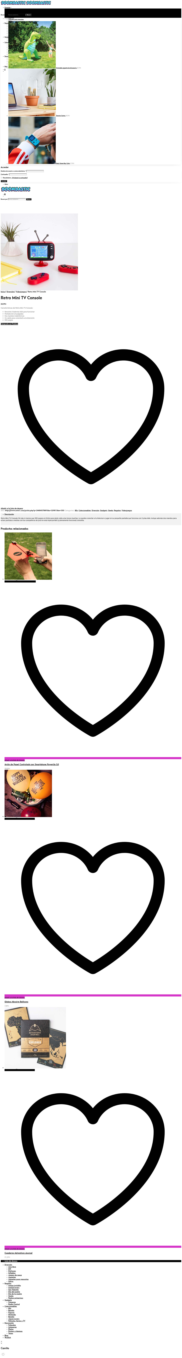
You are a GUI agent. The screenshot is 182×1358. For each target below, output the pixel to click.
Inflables (11, 1273)
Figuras (11, 1313)
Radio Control (14, 1304)
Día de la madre (15, 1294)
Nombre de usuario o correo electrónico (13, 171)
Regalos (7, 23)
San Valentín (13, 1290)
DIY (9, 11)
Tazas (10, 1333)
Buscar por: (4, 15)
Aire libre (11, 9)
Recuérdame (7, 178)
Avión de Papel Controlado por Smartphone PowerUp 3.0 (32, 764)
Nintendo (12, 1315)
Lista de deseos (11, 1261)
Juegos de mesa (13, 16)
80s (76, 511)
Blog (6, 66)
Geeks (110, 511)
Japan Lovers (13, 1319)
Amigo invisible (14, 1286)
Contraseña (5, 174)
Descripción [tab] (9, 514)
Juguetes (11, 18)
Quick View (11, 581)
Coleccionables (85, 511)
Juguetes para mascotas (16, 19)
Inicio (3, 292)
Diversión (7, 7)
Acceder (4, 181)
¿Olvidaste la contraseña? (19, 178)
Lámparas (12, 1327)
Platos (10, 1329)
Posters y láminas (15, 1331)
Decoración (9, 1323)
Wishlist (8, 1338)
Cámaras (12, 1302)
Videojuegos (21, 292)
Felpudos (12, 1325)
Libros (10, 1281)
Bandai (11, 1311)
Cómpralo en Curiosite (27, 581)
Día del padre (14, 1292)
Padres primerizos (15, 1298)
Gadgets (7, 37)
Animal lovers (13, 1288)
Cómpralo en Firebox (9, 324)
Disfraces (11, 13)
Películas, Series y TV (16, 1321)
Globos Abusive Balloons (16, 1002)
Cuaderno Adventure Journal (18, 1253)
